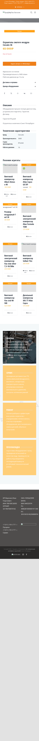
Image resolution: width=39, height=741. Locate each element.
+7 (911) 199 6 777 (9, 525)
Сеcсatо (21, 135)
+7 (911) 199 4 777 (18, 3)
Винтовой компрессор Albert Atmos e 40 (9, 180)
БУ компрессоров (30, 549)
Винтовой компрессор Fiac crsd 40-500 (9, 299)
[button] (19, 82)
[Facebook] (4, 93)
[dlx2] (19, 34)
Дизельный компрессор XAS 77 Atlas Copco (28, 299)
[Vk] (24, 93)
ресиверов (11, 551)
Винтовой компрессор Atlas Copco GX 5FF (28, 180)
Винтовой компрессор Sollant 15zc (28, 258)
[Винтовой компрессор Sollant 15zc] (28, 247)
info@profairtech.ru (29, 3)
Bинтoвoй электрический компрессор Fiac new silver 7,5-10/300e (10, 261)
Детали (14, 194)
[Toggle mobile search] (31, 12)
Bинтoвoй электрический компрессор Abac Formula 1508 (29, 221)
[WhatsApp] (17, 93)
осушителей (17, 551)
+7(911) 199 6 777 (29, 1)
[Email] (31, 93)
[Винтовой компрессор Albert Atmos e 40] (10, 168)
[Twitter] (11, 93)
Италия (21, 143)
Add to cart (7, 195)
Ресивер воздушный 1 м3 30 (10, 214)
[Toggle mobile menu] (35, 12)
